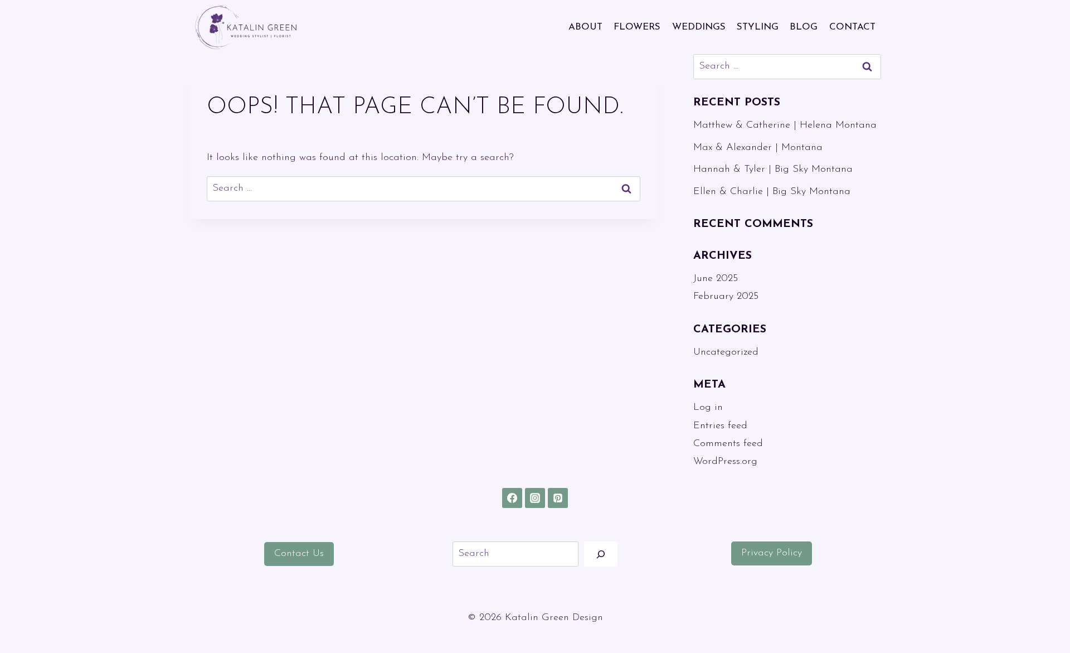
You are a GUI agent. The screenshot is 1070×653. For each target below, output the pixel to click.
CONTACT (852, 27)
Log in (708, 408)
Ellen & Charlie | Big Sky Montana (771, 192)
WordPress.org (725, 462)
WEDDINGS (699, 27)
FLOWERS (637, 27)
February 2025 (725, 297)
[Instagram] (535, 498)
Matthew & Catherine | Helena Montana (785, 125)
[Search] (600, 554)
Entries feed (720, 426)
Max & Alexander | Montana (758, 148)
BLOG (804, 27)
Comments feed (728, 444)
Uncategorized (725, 352)
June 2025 (715, 279)
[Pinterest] (558, 498)
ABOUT (585, 27)
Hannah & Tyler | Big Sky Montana (773, 170)
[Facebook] (512, 498)
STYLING (758, 27)
